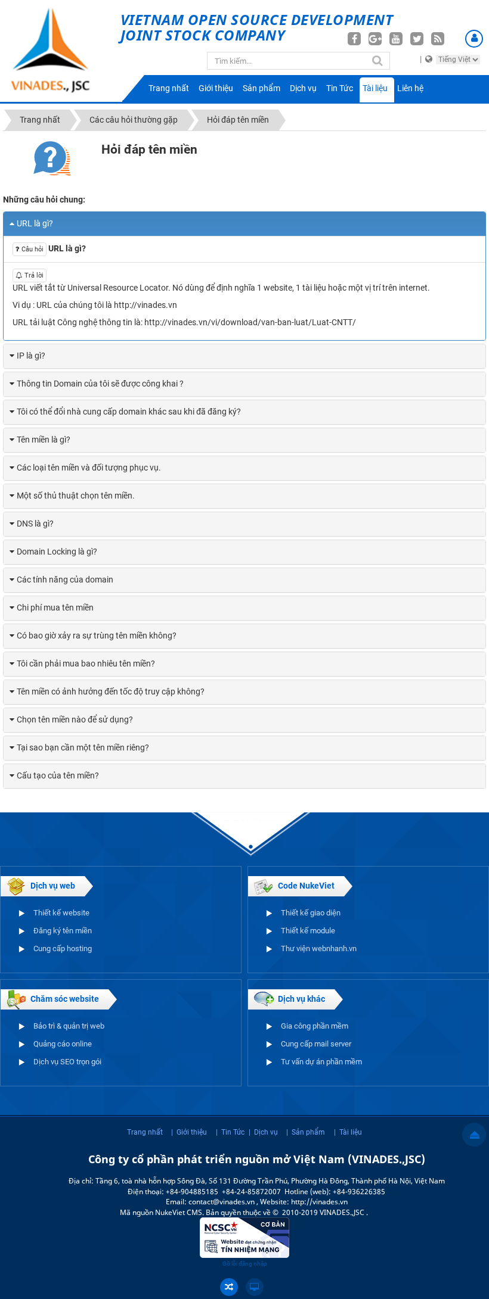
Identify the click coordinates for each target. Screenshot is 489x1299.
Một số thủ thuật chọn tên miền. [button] (76, 495)
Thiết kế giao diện (311, 912)
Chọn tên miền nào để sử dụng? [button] (75, 719)
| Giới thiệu (189, 1132)
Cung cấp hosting (62, 948)
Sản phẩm (261, 88)
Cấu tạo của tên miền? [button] (58, 775)
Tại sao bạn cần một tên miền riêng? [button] (83, 747)
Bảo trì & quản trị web (68, 1025)
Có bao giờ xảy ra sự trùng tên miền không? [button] (97, 635)
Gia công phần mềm (314, 1025)
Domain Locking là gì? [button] (57, 551)
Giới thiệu (216, 88)
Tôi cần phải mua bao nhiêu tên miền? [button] (86, 663)
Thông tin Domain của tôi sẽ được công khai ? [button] (100, 383)
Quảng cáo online (62, 1043)
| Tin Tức (230, 1132)
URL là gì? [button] (35, 223)
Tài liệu (375, 88)
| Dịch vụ (263, 1132)
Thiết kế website (61, 912)
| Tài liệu (348, 1132)
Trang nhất (168, 88)
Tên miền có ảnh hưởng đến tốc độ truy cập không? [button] (111, 691)
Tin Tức (339, 88)
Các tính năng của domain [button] (65, 579)
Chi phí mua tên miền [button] (55, 607)
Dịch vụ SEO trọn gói (67, 1061)
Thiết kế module (308, 930)
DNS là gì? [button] (35, 523)
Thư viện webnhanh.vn (319, 948)
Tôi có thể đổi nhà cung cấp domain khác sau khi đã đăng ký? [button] (129, 411)
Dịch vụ (303, 88)
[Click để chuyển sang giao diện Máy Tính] (255, 1287)
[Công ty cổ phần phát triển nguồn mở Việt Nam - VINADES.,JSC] (60, 50)
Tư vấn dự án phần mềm (321, 1061)
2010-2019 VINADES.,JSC (324, 1212)
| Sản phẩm (305, 1132)
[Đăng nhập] (474, 39)
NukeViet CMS (178, 1212)
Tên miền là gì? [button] (43, 439)
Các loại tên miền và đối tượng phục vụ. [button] (89, 467)
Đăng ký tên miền (62, 930)
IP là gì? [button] (31, 355)
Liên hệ (410, 88)
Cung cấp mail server (316, 1043)
